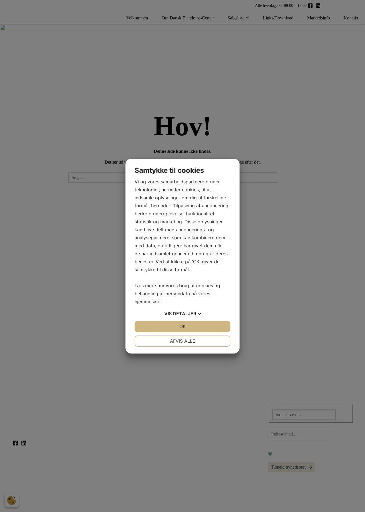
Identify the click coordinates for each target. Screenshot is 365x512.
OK (182, 326)
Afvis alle (182, 341)
